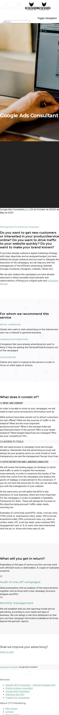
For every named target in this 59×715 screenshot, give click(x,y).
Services (14, 667)
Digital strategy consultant (19, 688)
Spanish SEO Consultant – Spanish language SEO (30, 685)
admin (27, 209)
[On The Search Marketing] (12, 11)
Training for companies (17, 697)
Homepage (4, 667)
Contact (9, 711)
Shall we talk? (7, 652)
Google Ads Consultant (17, 691)
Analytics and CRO (14, 694)
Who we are (11, 708)
